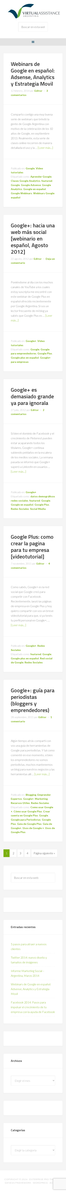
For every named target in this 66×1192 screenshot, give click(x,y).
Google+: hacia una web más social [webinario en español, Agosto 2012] (33, 238)
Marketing (41, 798)
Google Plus (44, 353)
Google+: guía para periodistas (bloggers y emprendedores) (32, 700)
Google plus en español (25, 357)
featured (46, 180)
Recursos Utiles (20, 802)
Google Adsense (31, 185)
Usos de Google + (33, 828)
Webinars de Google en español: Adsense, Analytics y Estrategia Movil (33, 74)
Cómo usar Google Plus (28, 811)
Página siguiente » (44, 853)
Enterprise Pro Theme (43, 1179)
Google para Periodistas (26, 819)
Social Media (38, 508)
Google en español (34, 189)
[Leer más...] (45, 147)
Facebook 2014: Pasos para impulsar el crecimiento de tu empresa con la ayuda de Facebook (33, 1007)
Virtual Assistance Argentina (33, 11)
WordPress (40, 1182)
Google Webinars (21, 193)
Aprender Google (41, 176)
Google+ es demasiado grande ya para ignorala (32, 396)
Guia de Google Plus (29, 823)
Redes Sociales (20, 508)
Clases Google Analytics (25, 180)
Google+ (31, 340)
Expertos (16, 798)
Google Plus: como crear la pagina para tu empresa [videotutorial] (32, 546)
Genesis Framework (18, 1182)
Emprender (44, 794)
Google (30, 168)
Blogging (31, 794)
